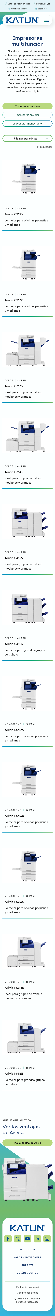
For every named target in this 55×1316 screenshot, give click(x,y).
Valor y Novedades (27, 1257)
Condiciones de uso (27, 1292)
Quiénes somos (27, 1272)
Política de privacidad (27, 1287)
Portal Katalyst (43, 3)
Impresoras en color (27, 115)
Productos (28, 1249)
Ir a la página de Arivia (27, 1143)
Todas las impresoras (27, 106)
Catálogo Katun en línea (19, 3)
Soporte (27, 1265)
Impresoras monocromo (27, 123)
